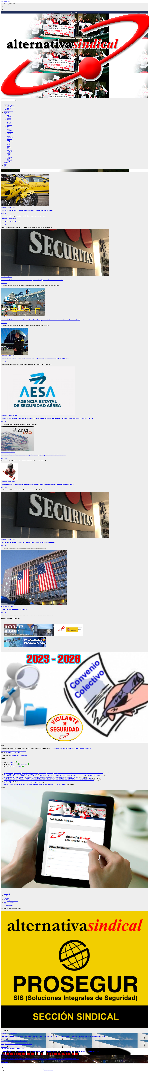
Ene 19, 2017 (4, 612)
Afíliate (5, 164)
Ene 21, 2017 (4, 458)
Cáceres (9, 127)
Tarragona (9, 157)
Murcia (8, 146)
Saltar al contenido (5, 1)
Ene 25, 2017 (4, 283)
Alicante (9, 118)
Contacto (6, 167)
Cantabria (9, 130)
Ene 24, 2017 (4, 361)
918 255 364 (18, 752)
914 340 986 (9, 752)
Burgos (8, 126)
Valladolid (9, 160)
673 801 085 (12, 762)
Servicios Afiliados (8, 111)
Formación (6, 112)
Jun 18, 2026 (4, 1047)
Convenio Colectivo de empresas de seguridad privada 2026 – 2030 (20, 782)
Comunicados (10, 105)
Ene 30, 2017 (4, 213)
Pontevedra (9, 151)
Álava (8, 115)
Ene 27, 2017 (4, 224)
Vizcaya (9, 161)
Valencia (9, 158)
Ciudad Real (10, 132)
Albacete (9, 116)
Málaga (8, 144)
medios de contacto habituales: (72, 748)
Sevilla (8, 154)
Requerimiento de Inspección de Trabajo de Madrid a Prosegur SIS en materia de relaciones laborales (27, 210)
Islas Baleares (10, 141)
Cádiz (8, 129)
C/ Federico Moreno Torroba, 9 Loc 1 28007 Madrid (13, 751)
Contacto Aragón (8, 781)
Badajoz (9, 123)
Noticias (9, 108)
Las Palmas (9, 150)
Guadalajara (10, 137)
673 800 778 (14, 764)
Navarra (9, 147)
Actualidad (6, 104)
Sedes (5, 113)
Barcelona (9, 125)
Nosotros (6, 162)
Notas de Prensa (11, 106)
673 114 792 (19, 766)
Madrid (8, 143)
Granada (9, 136)
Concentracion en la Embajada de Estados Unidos (14, 609)
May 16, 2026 (4, 1062)
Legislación (6, 109)
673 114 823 (24, 764)
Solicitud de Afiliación (12, 901)
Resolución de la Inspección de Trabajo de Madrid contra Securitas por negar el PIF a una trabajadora (28, 542)
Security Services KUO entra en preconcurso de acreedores (18, 774)
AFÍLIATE (74, 12)
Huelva (8, 140)
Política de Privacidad (9, 902)
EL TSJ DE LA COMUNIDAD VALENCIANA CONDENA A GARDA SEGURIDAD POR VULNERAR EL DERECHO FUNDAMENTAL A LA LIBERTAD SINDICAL (48, 778)
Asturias (9, 122)
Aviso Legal (7, 894)
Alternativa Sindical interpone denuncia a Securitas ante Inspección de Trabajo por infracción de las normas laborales (32, 280)
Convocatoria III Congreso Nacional (10, 221)
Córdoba (9, 133)
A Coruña (9, 134)
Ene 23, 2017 (4, 421)
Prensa (5, 165)
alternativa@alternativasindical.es (18, 755)
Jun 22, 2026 (4, 1039)
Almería (9, 119)
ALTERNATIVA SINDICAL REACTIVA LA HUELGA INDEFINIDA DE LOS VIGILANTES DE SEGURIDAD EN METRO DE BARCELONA (41, 777)
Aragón (9, 120)
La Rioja (9, 153)
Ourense (9, 148)
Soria (8, 155)
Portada (13, 207)
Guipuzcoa (9, 139)
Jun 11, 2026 (4, 1054)
